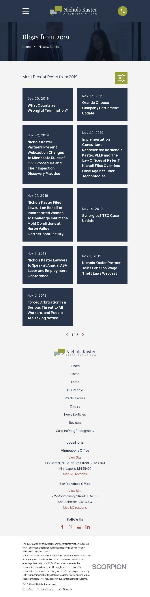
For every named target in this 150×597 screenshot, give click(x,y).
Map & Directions (75, 474)
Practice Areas (75, 398)
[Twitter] (71, 527)
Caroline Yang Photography (75, 431)
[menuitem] (27, 589)
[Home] (73, 11)
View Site (75, 457)
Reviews (75, 423)
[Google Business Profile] (79, 527)
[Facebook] (62, 527)
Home (75, 374)
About (75, 382)
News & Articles (75, 414)
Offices (75, 406)
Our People (75, 390)
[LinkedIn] (87, 527)
